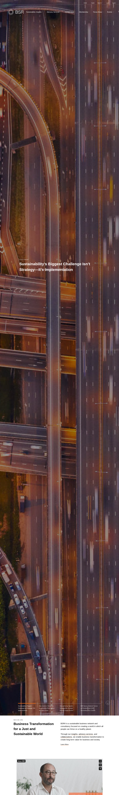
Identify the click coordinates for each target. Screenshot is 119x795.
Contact (114, 3)
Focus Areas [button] (97, 12)
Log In (107, 3)
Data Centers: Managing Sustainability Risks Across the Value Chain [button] (46, 708)
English (93, 3)
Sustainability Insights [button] (34, 12)
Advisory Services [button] (53, 12)
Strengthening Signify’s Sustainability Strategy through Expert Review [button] (66, 708)
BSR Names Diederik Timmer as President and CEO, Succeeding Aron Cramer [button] (89, 708)
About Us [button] (100, 3)
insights (74, 734)
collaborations (66, 737)
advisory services (86, 734)
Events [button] (109, 12)
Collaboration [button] (69, 12)
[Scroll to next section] (107, 703)
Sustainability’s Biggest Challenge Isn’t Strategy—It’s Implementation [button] (26, 708)
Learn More (65, 744)
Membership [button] (83, 12)
